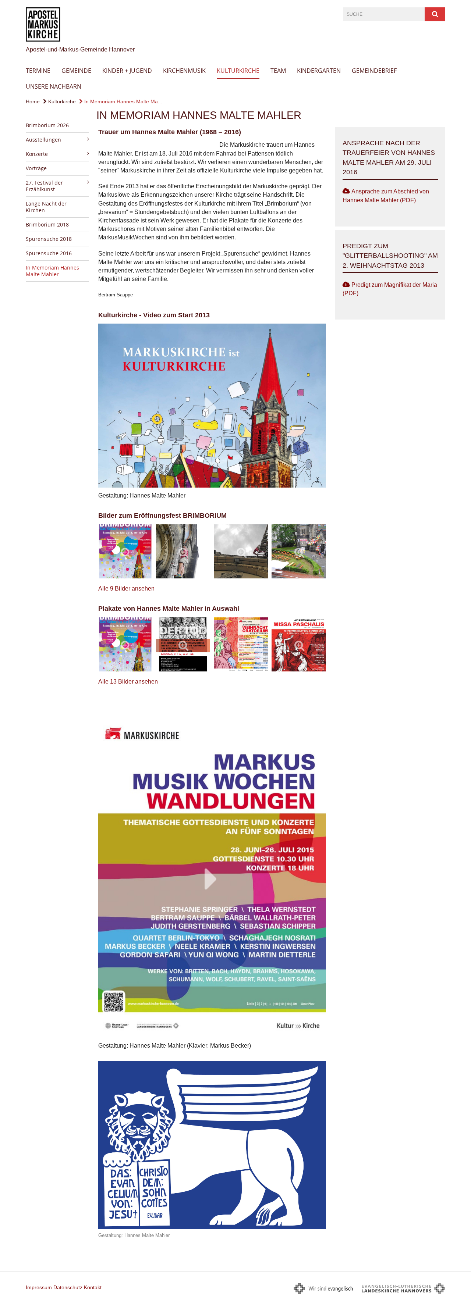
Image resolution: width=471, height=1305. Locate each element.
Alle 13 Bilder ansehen (128, 681)
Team (278, 71)
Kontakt (93, 1287)
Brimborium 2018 (47, 224)
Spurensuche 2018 (49, 238)
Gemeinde (76, 71)
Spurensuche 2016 (49, 253)
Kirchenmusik (184, 71)
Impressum (39, 1287)
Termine (38, 71)
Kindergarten (319, 71)
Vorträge (36, 168)
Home (33, 101)
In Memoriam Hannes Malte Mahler (52, 271)
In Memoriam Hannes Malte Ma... (122, 101)
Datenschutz (67, 1287)
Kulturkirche (238, 71)
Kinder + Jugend (127, 71)
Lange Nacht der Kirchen (46, 207)
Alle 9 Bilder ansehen (126, 588)
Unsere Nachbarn (53, 86)
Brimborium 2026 (47, 125)
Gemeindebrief (374, 71)
